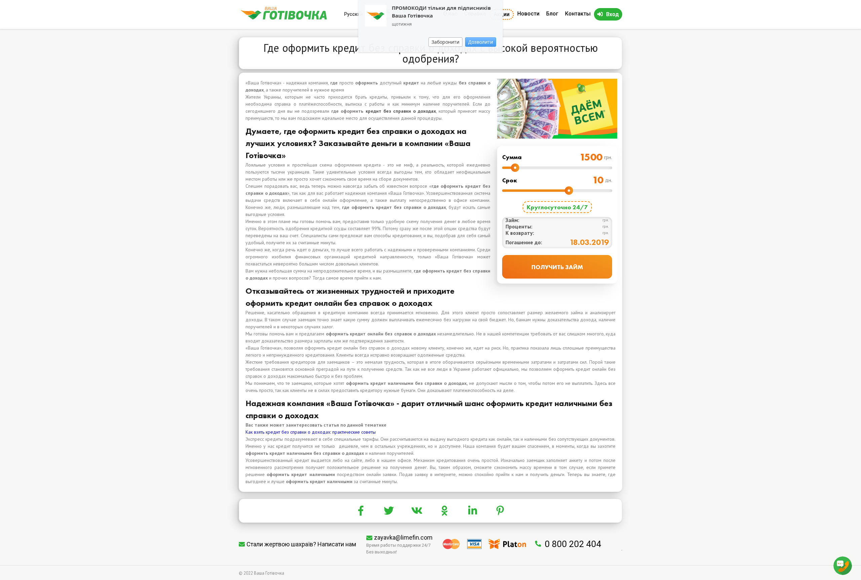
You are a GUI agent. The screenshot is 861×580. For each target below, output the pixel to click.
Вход (612, 14)
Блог (552, 13)
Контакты (578, 13)
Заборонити (445, 42)
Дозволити (480, 42)
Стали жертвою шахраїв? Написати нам (301, 544)
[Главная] (284, 18)
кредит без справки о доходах (401, 111)
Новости (528, 13)
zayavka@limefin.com (403, 537)
